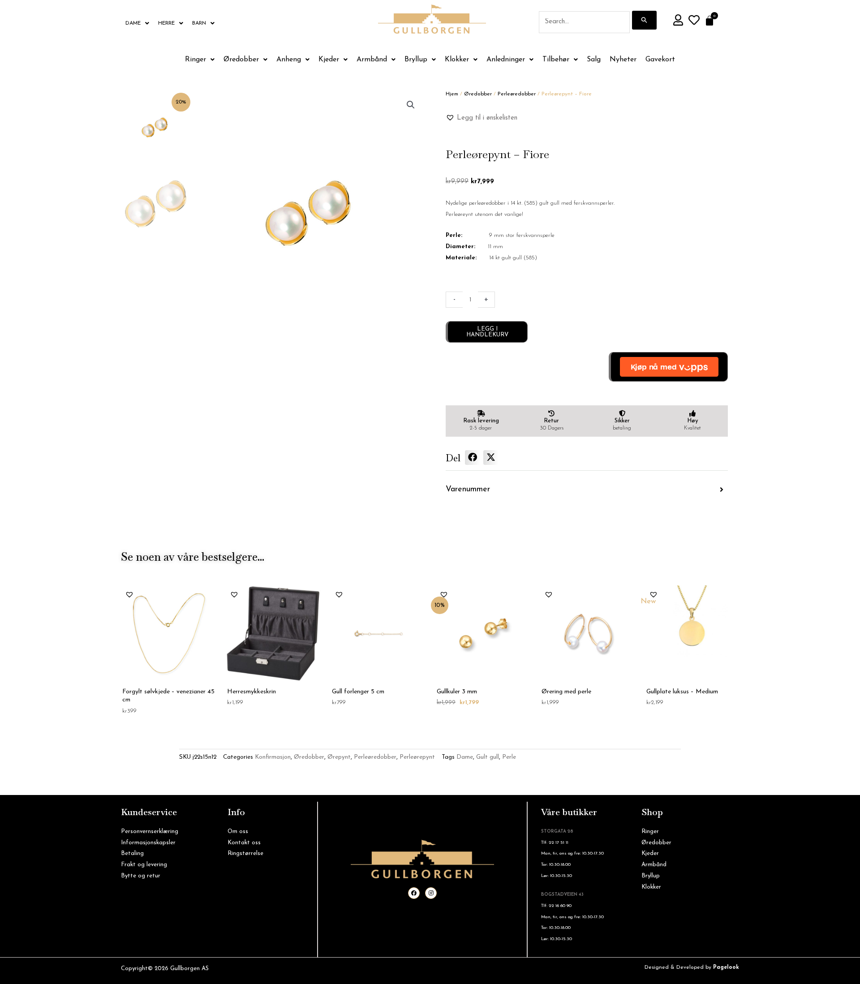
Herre (166, 23)
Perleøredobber (517, 94)
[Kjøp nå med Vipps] (668, 367)
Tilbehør (555, 59)
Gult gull (487, 757)
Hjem (452, 94)
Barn (199, 23)
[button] (411, 105)
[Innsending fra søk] (644, 20)
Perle (509, 757)
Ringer (195, 59)
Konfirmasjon (273, 757)
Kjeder (328, 59)
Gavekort (660, 59)
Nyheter (623, 59)
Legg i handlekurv (487, 332)
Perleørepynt (417, 757)
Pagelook (726, 967)
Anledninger (505, 59)
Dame (133, 23)
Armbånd (372, 59)
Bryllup (415, 59)
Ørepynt (339, 757)
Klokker (457, 59)
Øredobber (241, 59)
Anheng (288, 59)
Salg (594, 59)
